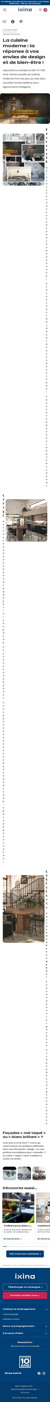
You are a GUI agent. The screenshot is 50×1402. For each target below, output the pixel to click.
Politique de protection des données (24, 1389)
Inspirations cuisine (11, 1319)
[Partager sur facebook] (12, 22)
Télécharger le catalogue (24, 1287)
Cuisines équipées (10, 1314)
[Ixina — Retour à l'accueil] (25, 9)
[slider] (25, 1247)
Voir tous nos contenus (24, 1254)
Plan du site (25, 1392)
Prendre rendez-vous (24, 1295)
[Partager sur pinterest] (21, 22)
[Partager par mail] (4, 22)
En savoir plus (11, 1239)
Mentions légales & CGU (24, 1386)
